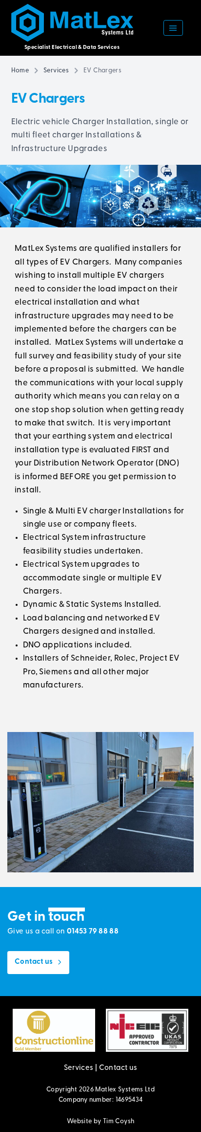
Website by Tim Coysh (101, 1121)
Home (20, 70)
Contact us (118, 1068)
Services (56, 70)
